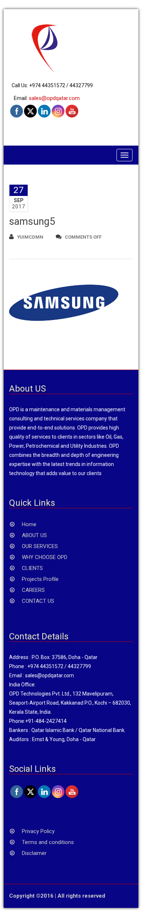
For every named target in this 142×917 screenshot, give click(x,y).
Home (29, 524)
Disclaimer (34, 853)
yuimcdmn (30, 237)
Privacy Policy (38, 831)
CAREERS (33, 590)
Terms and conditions (48, 842)
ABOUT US (34, 535)
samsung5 (32, 221)
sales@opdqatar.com (54, 98)
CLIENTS (32, 568)
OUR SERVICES (40, 546)
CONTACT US (38, 601)
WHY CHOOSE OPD (44, 557)
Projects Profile (40, 579)
